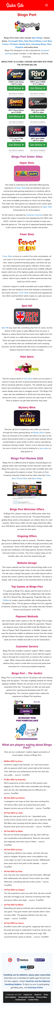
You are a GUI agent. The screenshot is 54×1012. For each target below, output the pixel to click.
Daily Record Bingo (33, 41)
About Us (37, 995)
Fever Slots (7, 256)
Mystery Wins (38, 432)
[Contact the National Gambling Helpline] (40, 960)
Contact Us (28, 995)
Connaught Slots (15, 41)
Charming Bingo (38, 44)
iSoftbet (6, 600)
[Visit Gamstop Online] (27, 968)
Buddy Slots (24, 44)
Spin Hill (4, 328)
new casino (44, 448)
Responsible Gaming (26, 997)
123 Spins (14, 44)
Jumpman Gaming (34, 215)
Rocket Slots (22, 478)
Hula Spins (28, 379)
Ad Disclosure (20, 1000)
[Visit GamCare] (22, 960)
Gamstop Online (35, 987)
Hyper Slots (21, 188)
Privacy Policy (41, 997)
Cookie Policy (33, 1000)
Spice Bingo (37, 38)
